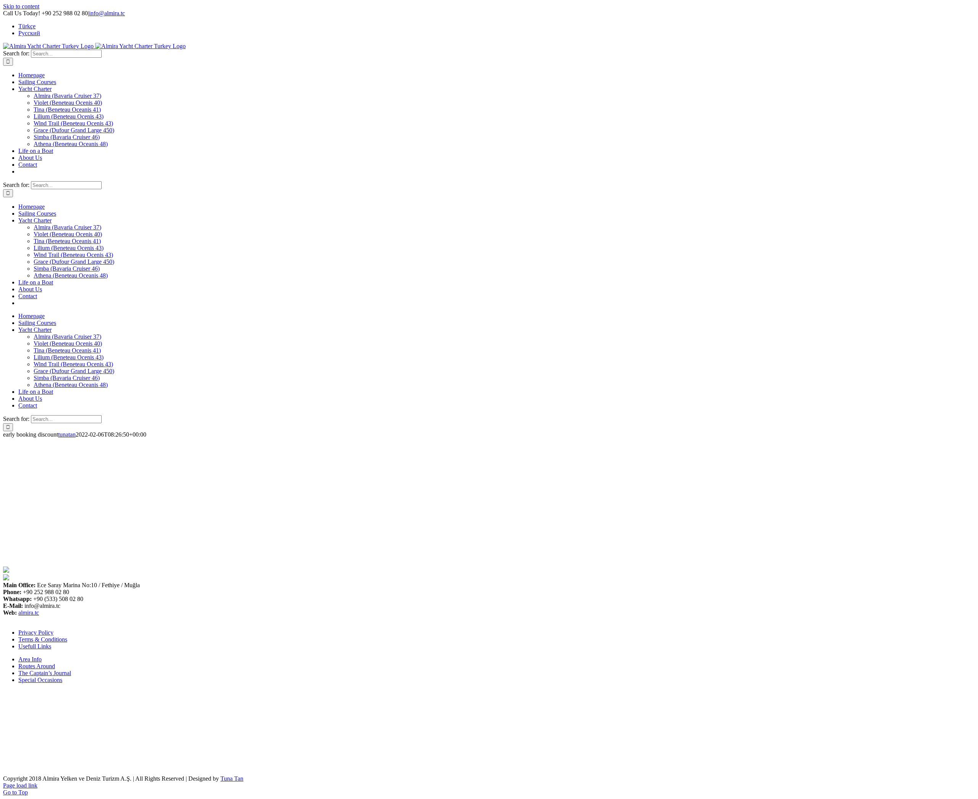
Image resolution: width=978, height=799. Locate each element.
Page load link (20, 785)
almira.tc (28, 612)
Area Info (30, 659)
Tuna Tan (231, 778)
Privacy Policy (35, 632)
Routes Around (36, 666)
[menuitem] (27, 26)
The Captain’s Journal (44, 673)
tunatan (67, 434)
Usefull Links (34, 646)
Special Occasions (40, 680)
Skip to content (21, 6)
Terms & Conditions (42, 639)
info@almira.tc (107, 13)
